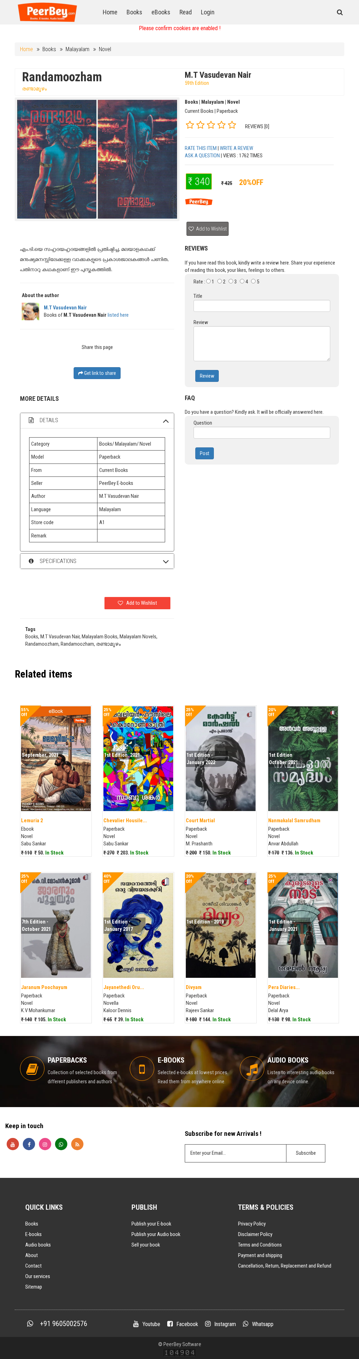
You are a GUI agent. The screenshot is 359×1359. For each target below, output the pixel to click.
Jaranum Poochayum (44, 987)
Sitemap (33, 1287)
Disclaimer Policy (255, 1234)
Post (204, 453)
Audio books (38, 1245)
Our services (37, 1276)
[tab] (97, 420)
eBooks (160, 12)
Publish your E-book (151, 1224)
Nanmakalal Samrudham (294, 820)
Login (208, 12)
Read (186, 12)
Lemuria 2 (32, 820)
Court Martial (200, 820)
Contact (33, 1266)
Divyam (194, 987)
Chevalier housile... (125, 820)
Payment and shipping (260, 1255)
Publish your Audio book (155, 1234)
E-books (33, 1234)
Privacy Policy (252, 1224)
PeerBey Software (182, 1344)
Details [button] (48, 420)
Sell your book (145, 1245)
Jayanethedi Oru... (123, 987)
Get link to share (99, 373)
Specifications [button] (57, 561)
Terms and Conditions (260, 1245)
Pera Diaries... (284, 987)
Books (134, 12)
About (31, 1255)
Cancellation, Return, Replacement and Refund (284, 1266)
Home (110, 12)
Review (207, 376)
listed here (118, 315)
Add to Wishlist (211, 229)
